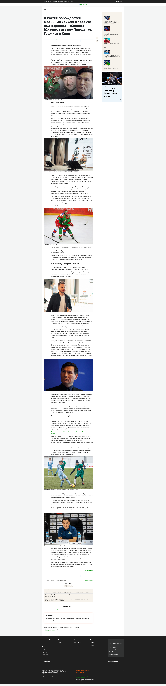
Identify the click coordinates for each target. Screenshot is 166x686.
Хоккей (45, 1)
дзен (59, 663)
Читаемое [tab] (106, 14)
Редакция (92, 640)
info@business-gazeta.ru (114, 649)
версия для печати (89, 580)
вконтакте (46, 663)
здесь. (67, 620)
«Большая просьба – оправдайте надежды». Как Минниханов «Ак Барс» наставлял (68, 592)
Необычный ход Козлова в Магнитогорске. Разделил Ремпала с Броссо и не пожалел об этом (111, 67)
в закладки (90, 9)
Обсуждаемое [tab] (111, 14)
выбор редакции (107, 86)
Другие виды (66, 1)
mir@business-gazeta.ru (114, 654)
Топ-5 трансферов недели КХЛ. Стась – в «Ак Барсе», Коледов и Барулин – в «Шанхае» (112, 56)
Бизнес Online (48, 640)
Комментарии (68, 606)
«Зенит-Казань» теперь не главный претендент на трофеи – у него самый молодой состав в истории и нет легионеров (112, 92)
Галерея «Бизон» (77, 642)
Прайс (59, 642)
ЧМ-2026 (72, 1)
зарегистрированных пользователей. (80, 618)
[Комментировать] (97, 38)
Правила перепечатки (80, 672)
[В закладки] (97, 41)
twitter (52, 663)
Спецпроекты (77, 640)
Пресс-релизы (45, 654)
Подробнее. (49, 620)
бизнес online (119, 1)
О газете (92, 642)
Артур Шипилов (89, 570)
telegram (65, 663)
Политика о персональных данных (82, 670)
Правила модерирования (49, 630)
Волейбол (55, 1)
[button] (103, 99)
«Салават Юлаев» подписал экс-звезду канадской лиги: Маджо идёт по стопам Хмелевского (111, 22)
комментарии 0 (67, 9)
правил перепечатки (89, 680)
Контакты (92, 645)
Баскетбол (60, 1)
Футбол (49, 1)
